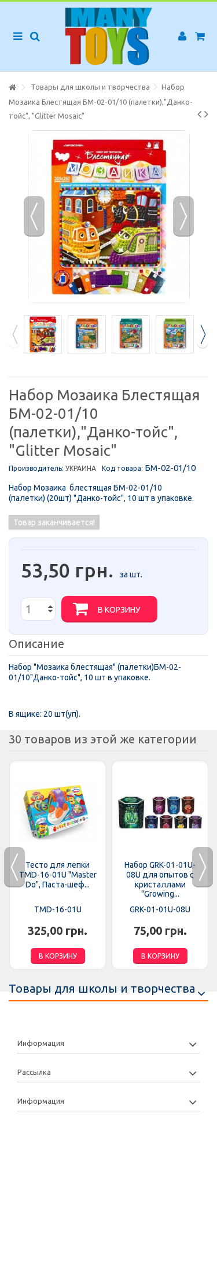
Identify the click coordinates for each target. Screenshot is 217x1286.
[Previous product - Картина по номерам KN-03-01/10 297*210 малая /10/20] (199, 114)
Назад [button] (34, 216)
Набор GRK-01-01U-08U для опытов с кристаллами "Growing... (160, 879)
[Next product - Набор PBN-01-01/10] (206, 114)
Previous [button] (14, 334)
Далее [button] (183, 216)
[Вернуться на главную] (12, 87)
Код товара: (122, 468)
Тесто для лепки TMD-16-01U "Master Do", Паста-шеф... (58, 874)
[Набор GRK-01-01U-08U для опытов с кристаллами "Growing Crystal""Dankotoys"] (160, 812)
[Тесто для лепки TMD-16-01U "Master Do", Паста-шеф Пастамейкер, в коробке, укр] (57, 812)
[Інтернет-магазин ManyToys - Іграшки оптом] (108, 36)
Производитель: (36, 468)
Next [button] (202, 334)
